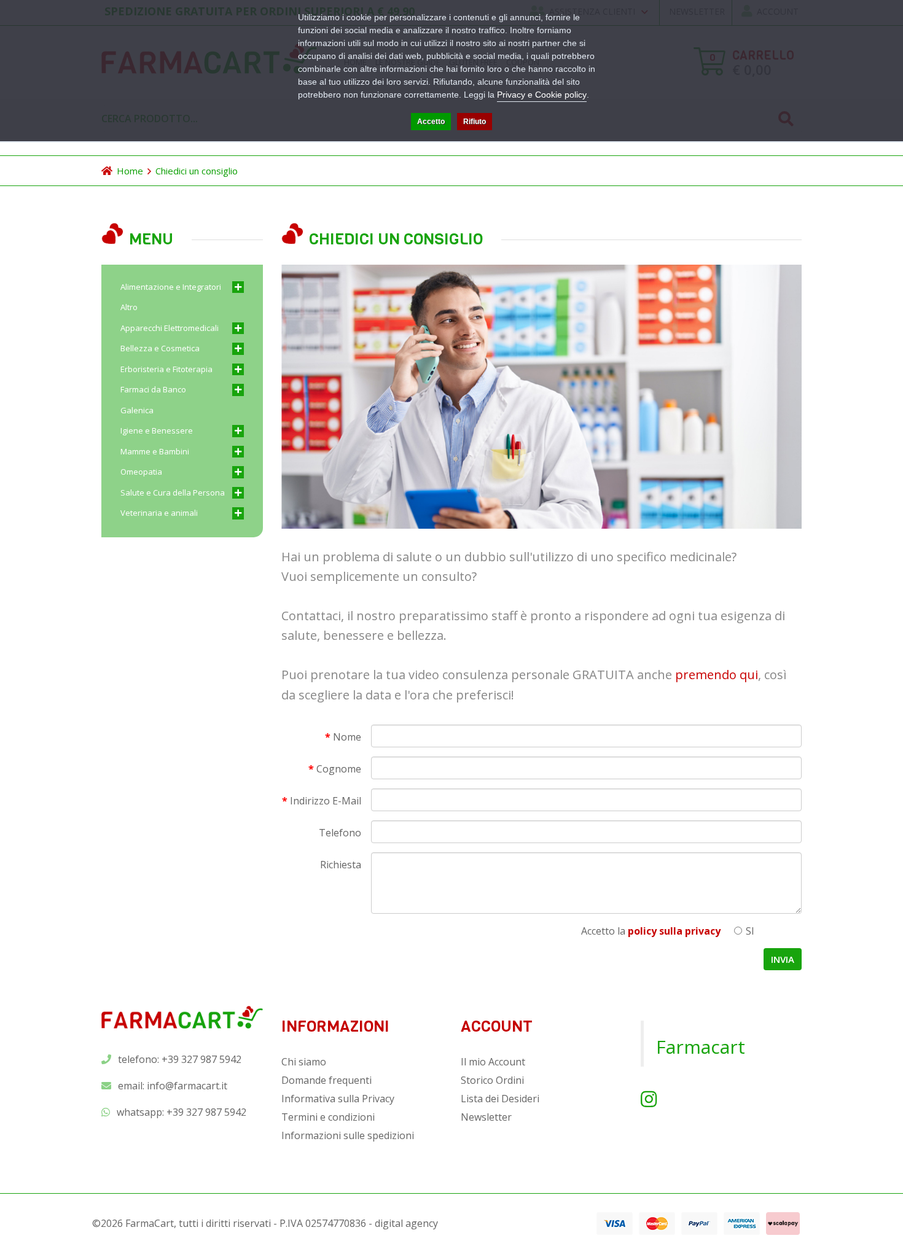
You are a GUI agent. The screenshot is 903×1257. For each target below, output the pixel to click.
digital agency (406, 1223)
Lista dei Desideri (500, 1098)
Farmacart (700, 1046)
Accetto (431, 121)
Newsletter (486, 1117)
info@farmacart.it (187, 1085)
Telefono (340, 832)
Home (130, 171)
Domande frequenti (326, 1080)
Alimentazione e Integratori (170, 286)
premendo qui (716, 674)
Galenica (137, 410)
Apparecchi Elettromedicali (169, 327)
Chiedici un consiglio (196, 171)
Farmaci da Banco (153, 389)
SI (748, 931)
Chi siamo (303, 1061)
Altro (129, 307)
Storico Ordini (492, 1080)
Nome (347, 737)
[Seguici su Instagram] (649, 1099)
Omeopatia (141, 471)
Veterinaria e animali (159, 512)
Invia (782, 959)
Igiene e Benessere (156, 430)
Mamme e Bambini (154, 451)
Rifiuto (474, 121)
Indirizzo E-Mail (325, 801)
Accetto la (651, 931)
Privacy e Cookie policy (542, 94)
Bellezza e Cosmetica (160, 348)
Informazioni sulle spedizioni (347, 1135)
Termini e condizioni (328, 1117)
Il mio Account (493, 1061)
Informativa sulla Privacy (337, 1098)
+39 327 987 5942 (206, 1112)
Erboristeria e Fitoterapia (166, 369)
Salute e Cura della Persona (172, 492)
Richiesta (340, 864)
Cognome (338, 769)
